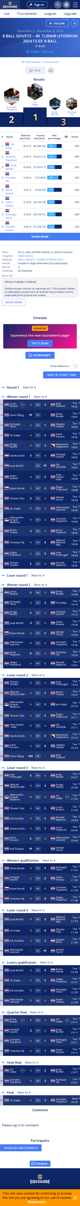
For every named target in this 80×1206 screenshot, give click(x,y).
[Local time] (74, 756)
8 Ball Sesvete (25, 256)
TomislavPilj (72, 113)
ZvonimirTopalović (11, 108)
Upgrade (70, 13)
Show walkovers (60, 366)
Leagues (50, 13)
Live (7, 13)
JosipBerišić (55, 113)
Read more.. (37, 1202)
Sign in (39, 5)
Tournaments (27, 13)
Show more (40, 236)
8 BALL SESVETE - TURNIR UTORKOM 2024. (40, 259)
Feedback (41, 1163)
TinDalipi (35, 103)
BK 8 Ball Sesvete (31, 62)
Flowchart (42, 355)
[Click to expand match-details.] (38, 404)
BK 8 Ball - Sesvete (40, 51)
